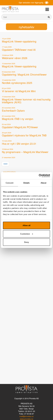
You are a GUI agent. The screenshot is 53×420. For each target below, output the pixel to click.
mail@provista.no (26, 416)
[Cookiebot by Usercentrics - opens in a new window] (39, 175)
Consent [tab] (9, 183)
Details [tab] (26, 183)
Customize (25, 234)
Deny (26, 242)
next (5, 163)
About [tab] (43, 183)
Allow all (26, 225)
